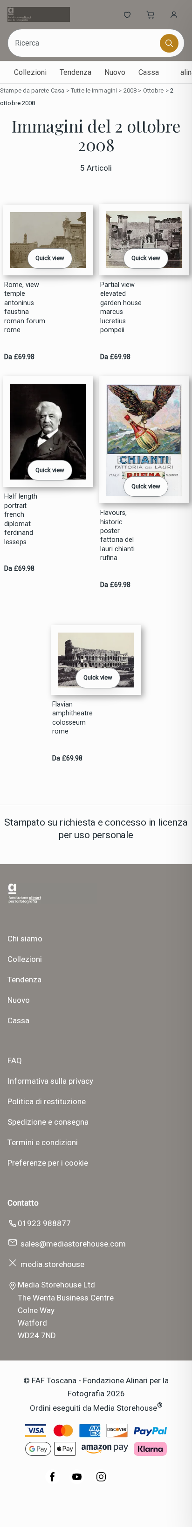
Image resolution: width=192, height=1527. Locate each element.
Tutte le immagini (94, 90)
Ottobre (153, 90)
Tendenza (75, 72)
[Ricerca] (169, 43)
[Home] (38, 14)
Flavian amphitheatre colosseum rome (72, 717)
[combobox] (84, 43)
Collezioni (30, 72)
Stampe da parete (24, 90)
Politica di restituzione (46, 1101)
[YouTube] (76, 1481)
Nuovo (114, 72)
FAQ (14, 1060)
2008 (130, 90)
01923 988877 (44, 1223)
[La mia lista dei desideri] (127, 14)
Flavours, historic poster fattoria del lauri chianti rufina (117, 535)
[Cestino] (150, 14)
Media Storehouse (125, 1407)
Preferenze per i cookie (47, 1162)
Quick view (49, 257)
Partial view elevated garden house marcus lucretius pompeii (121, 307)
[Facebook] (52, 1481)
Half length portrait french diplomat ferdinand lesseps (20, 519)
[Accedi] (174, 14)
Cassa (148, 72)
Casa (58, 90)
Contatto (23, 1202)
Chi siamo (24, 938)
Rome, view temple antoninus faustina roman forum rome (24, 307)
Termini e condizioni (42, 1142)
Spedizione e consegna (48, 1122)
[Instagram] (101, 1481)
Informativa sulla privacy (50, 1081)
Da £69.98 (19, 357)
